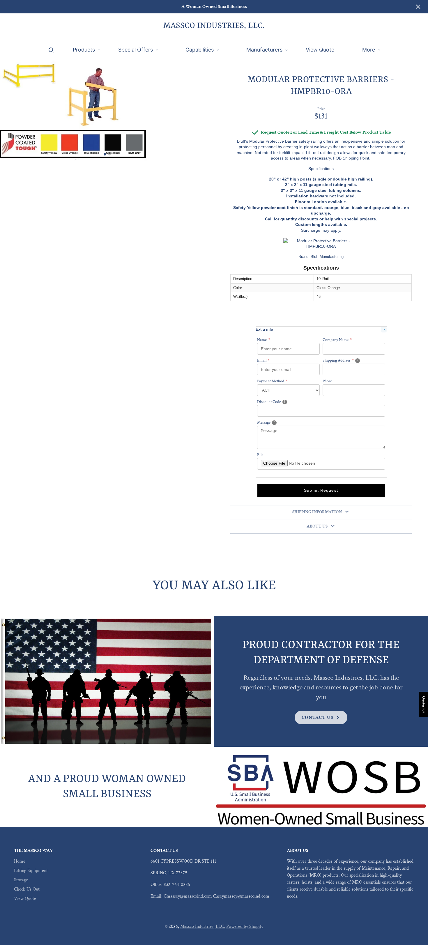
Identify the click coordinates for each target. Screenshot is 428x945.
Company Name (337, 339)
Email (263, 360)
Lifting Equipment (31, 871)
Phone (328, 381)
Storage (21, 880)
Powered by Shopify (244, 926)
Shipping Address (348, 360)
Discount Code (278, 401)
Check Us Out (27, 889)
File (260, 454)
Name (263, 339)
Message (273, 422)
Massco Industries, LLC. (202, 926)
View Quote (25, 899)
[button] (105, 154)
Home (19, 861)
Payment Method (272, 381)
